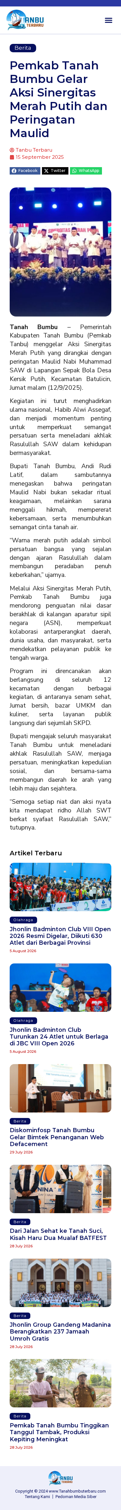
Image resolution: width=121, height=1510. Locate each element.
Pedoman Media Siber (75, 1496)
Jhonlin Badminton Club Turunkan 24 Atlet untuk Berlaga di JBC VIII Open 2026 (59, 1036)
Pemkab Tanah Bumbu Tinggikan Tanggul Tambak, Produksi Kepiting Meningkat (59, 1432)
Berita (23, 48)
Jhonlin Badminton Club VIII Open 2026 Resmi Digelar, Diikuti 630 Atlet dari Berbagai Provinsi (60, 936)
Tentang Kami (37, 1496)
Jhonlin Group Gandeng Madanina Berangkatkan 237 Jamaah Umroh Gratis (60, 1331)
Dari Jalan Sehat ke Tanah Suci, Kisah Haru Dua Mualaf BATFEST (58, 1234)
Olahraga (23, 920)
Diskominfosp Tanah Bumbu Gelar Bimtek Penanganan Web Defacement (57, 1137)
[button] (109, 20)
